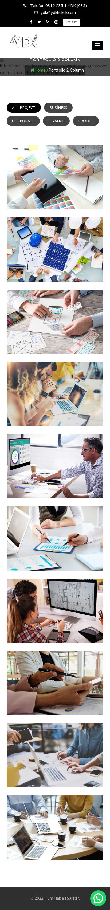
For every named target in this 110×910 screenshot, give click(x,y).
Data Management (55, 198)
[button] (98, 898)
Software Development (55, 704)
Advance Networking (55, 343)
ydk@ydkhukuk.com (58, 12)
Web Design (55, 632)
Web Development (55, 560)
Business (58, 107)
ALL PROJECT (24, 107)
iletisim (72, 22)
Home (40, 69)
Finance (56, 120)
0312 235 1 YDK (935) (58, 5)
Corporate (23, 120)
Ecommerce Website (55, 487)
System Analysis (55, 776)
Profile (85, 120)
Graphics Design (55, 415)
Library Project (55, 271)
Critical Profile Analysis (55, 849)
